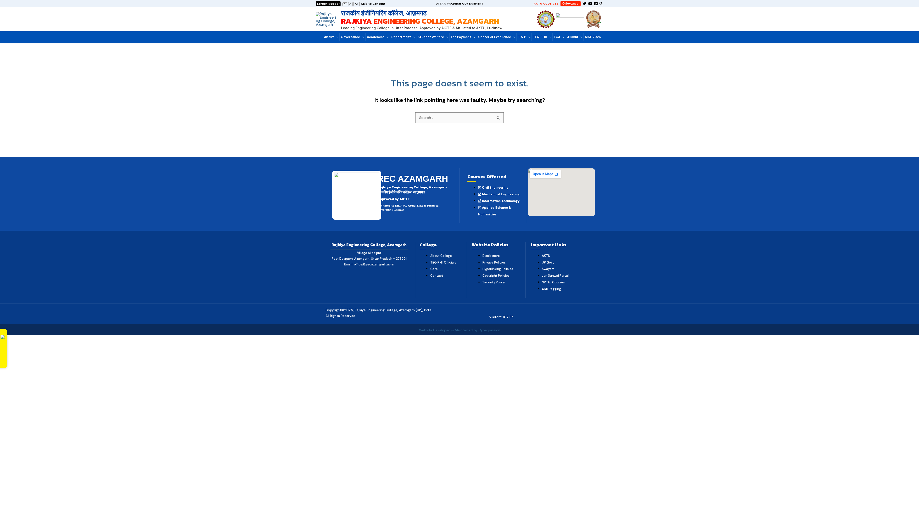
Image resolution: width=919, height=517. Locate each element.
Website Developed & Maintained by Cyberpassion (459, 330)
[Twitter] (584, 3)
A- (345, 4)
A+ (357, 3)
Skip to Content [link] (373, 4)
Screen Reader (328, 4)
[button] (459, 3)
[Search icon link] (601, 4)
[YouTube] (590, 3)
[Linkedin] (596, 3)
